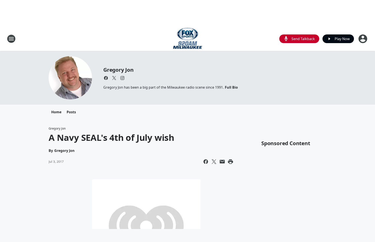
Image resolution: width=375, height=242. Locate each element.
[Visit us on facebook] (106, 78)
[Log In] (363, 38)
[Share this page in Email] (222, 162)
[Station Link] (187, 38)
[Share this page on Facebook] (206, 162)
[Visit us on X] (114, 78)
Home (56, 112)
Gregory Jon (118, 69)
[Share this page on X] (214, 162)
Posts (71, 112)
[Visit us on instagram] (122, 78)
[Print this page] (230, 162)
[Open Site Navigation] (11, 38)
